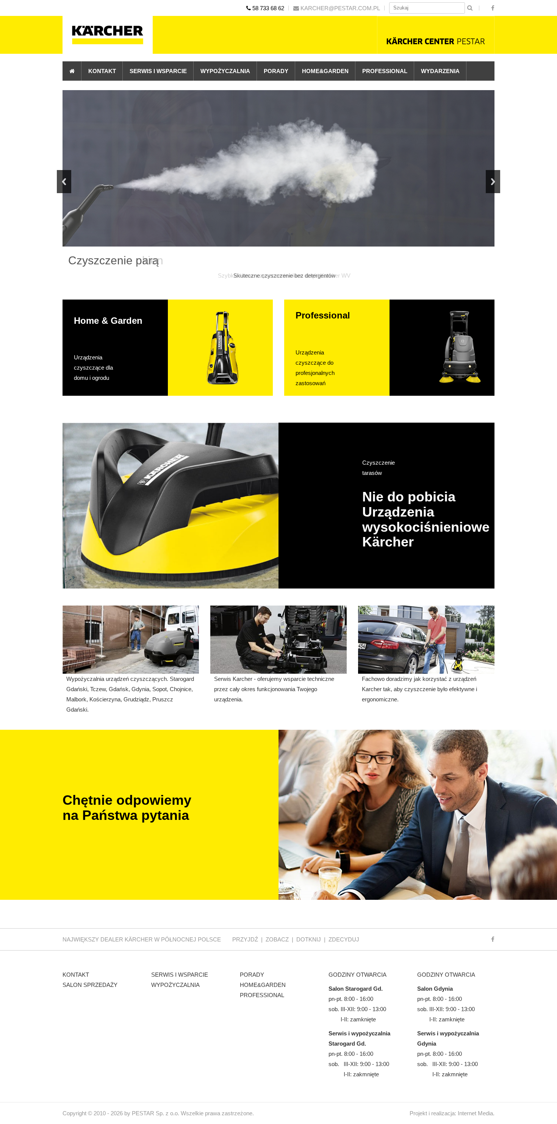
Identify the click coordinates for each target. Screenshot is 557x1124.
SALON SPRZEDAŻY (90, 985)
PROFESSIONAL (262, 995)
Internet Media (475, 1113)
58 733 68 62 (267, 8)
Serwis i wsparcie (158, 71)
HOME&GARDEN (263, 985)
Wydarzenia (440, 71)
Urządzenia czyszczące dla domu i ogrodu (93, 367)
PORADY (252, 974)
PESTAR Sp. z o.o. (154, 1113)
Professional (384, 71)
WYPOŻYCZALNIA (175, 985)
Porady (276, 71)
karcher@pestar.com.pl (340, 8)
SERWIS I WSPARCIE (179, 974)
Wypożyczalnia (225, 71)
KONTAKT (76, 974)
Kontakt (102, 71)
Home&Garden (325, 71)
